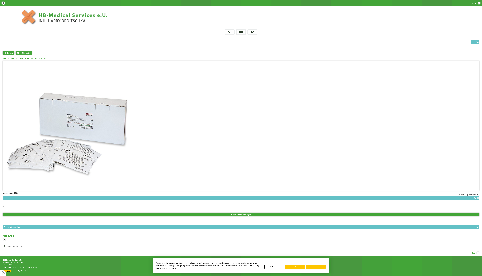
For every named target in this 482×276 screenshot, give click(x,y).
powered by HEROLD (19, 271)
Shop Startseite (23, 53)
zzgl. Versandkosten (472, 195)
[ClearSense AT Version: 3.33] (7, 271)
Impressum (7, 267)
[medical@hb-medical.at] (241, 32)
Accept (316, 267)
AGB (24, 267)
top (473, 253)
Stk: (4, 206)
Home (3, 3)
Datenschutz (16, 267)
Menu (474, 3)
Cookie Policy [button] (224, 266)
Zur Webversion (33, 267)
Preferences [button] (172, 268)
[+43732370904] (230, 32)
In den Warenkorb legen (241, 215)
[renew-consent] (3, 273)
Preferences (274, 267)
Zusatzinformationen (13, 227)
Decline (295, 267)
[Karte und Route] (252, 32)
